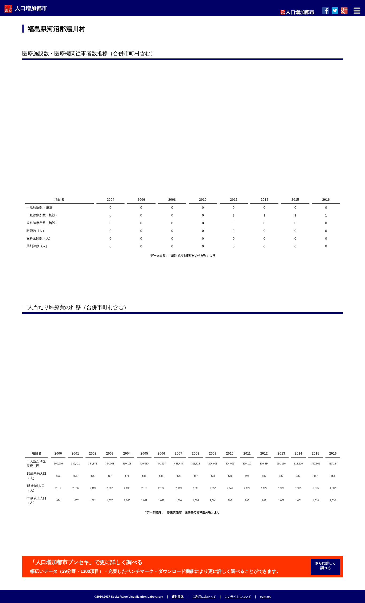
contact (265, 596)
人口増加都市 (31, 8)
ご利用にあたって (204, 596)
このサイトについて (238, 596)
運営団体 (178, 596)
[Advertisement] (244, 33)
